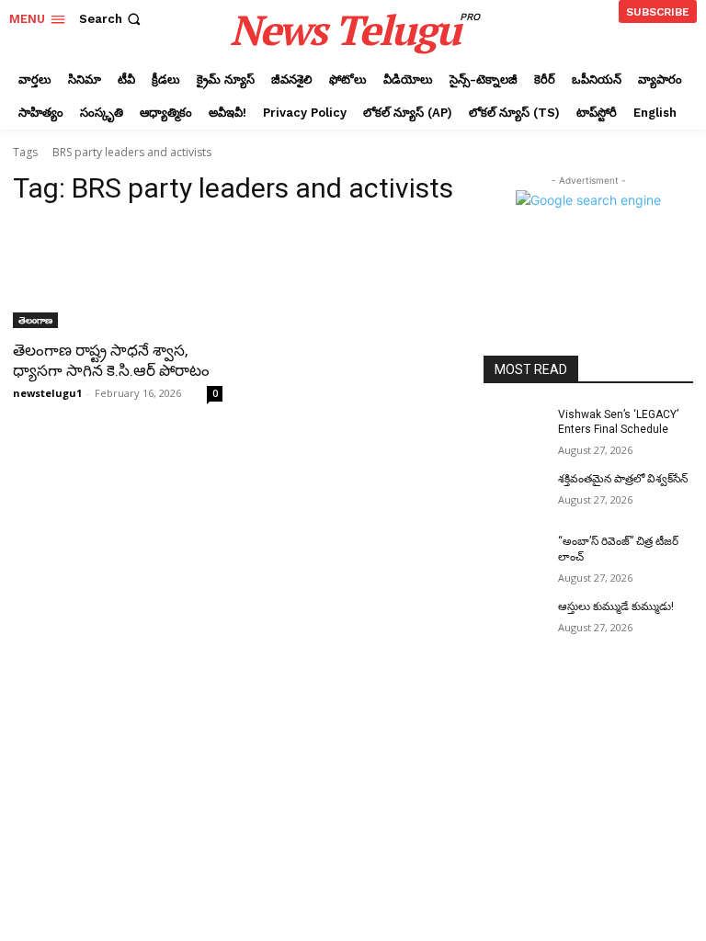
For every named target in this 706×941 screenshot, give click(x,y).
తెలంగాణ (35, 319)
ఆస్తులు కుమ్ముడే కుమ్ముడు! (616, 606)
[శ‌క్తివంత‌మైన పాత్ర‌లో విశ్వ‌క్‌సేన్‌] (515, 493)
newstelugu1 (47, 393)
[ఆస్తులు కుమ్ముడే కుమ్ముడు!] (515, 621)
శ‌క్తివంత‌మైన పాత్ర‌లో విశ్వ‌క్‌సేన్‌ (623, 478)
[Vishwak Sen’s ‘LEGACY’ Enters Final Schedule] (515, 429)
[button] (111, 19)
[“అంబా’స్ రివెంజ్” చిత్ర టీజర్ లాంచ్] (515, 556)
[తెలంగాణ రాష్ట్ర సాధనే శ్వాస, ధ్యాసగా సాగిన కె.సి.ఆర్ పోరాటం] (117, 275)
